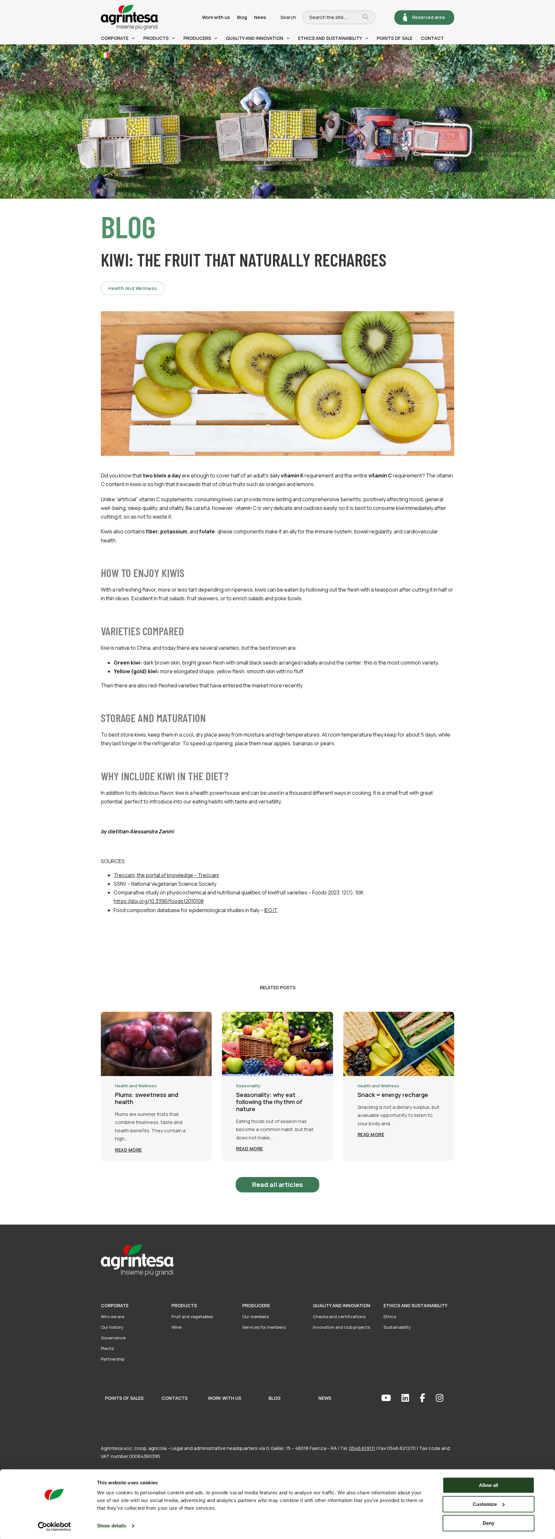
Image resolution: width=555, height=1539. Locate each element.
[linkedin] (410, 1398)
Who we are (112, 1316)
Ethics (389, 1316)
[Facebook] (428, 1398)
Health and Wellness (132, 288)
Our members (255, 1316)
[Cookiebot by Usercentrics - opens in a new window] (54, 1526)
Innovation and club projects (341, 1327)
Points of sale (394, 38)
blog (275, 1398)
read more (128, 1150)
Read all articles (277, 1184)
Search (288, 17)
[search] (368, 17)
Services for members (264, 1327)
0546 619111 (362, 1448)
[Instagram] (445, 1398)
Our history (112, 1327)
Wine (176, 1327)
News (260, 17)
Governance (113, 1338)
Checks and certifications (339, 1316)
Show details (111, 1526)
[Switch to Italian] (105, 55)
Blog (242, 17)
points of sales (124, 1398)
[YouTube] (391, 1398)
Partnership (112, 1359)
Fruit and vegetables (192, 1316)
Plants (107, 1348)
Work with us (216, 17)
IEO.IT (271, 910)
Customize (485, 1504)
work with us (224, 1398)
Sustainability (397, 1327)
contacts (175, 1398)
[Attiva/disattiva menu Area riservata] (405, 18)
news (324, 1398)
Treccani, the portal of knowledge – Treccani (166, 875)
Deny (488, 1523)
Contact (432, 38)
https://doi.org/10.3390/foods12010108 (159, 901)
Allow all (488, 1485)
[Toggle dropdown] (133, 38)
